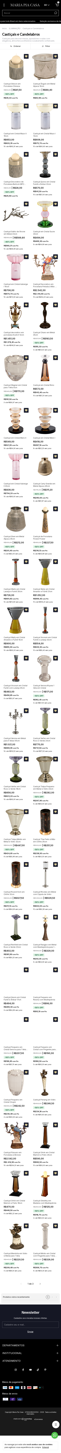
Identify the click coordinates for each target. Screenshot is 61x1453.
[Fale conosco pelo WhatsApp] (54, 1435)
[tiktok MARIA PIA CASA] (38, 1370)
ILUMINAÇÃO (14, 28)
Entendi (45, 1447)
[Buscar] (55, 13)
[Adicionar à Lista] (26, 56)
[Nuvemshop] (22, 1420)
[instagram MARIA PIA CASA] (16, 1370)
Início (4, 28)
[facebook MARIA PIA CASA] (23, 1370)
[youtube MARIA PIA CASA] (30, 1370)
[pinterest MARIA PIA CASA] (45, 1370)
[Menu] (4, 5)
